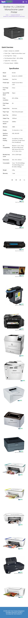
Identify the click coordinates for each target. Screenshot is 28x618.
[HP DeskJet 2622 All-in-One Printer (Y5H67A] (14, 518)
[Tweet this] (20, 180)
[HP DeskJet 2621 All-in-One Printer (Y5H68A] (14, 543)
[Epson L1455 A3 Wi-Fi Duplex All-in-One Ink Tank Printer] (14, 320)
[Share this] (16, 180)
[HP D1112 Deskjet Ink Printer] (14, 592)
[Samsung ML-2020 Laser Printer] (14, 419)
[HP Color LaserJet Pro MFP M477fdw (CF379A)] (14, 370)
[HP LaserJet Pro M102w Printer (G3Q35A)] (14, 395)
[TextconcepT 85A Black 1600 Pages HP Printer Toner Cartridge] (14, 246)
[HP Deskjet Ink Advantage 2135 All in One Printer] (14, 494)
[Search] (26, 2)
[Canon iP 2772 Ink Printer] (14, 568)
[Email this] (12, 180)
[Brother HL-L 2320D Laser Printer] (14, 444)
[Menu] (23, 2)
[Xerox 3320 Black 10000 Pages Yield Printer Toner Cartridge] (14, 222)
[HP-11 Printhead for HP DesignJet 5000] (14, 296)
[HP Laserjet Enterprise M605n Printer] (14, 345)
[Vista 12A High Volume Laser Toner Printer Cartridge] (14, 271)
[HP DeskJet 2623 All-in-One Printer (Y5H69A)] (14, 469)
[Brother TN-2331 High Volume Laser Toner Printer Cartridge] (14, 197)
